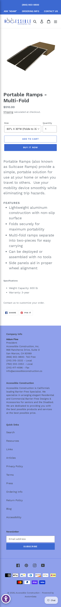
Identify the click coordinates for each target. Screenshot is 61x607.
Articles (11, 457)
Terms (10, 474)
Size (6, 123)
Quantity (47, 123)
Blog (9, 508)
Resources (12, 440)
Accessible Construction (28, 593)
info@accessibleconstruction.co (24, 371)
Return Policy (14, 500)
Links (9, 449)
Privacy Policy (14, 466)
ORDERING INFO (30, 11)
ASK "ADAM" (10, 11)
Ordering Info (14, 491)
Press (9, 483)
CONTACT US (51, 11)
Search (10, 432)
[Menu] (55, 21)
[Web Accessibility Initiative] (6, 599)
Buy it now (30, 147)
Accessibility (13, 517)
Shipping (8, 112)
